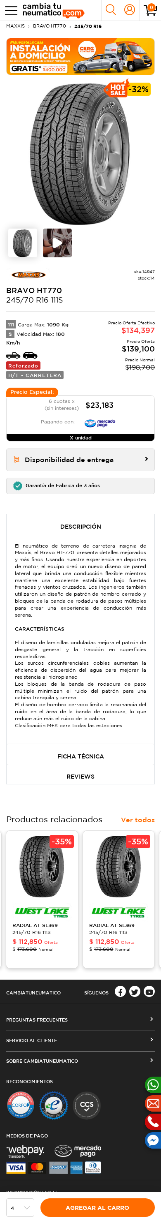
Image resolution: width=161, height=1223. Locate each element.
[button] (80, 486)
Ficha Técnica (80, 756)
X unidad (81, 437)
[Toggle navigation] (9, 10)
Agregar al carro (97, 1207)
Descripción (80, 526)
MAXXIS (15, 25)
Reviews (80, 776)
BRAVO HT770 (49, 25)
